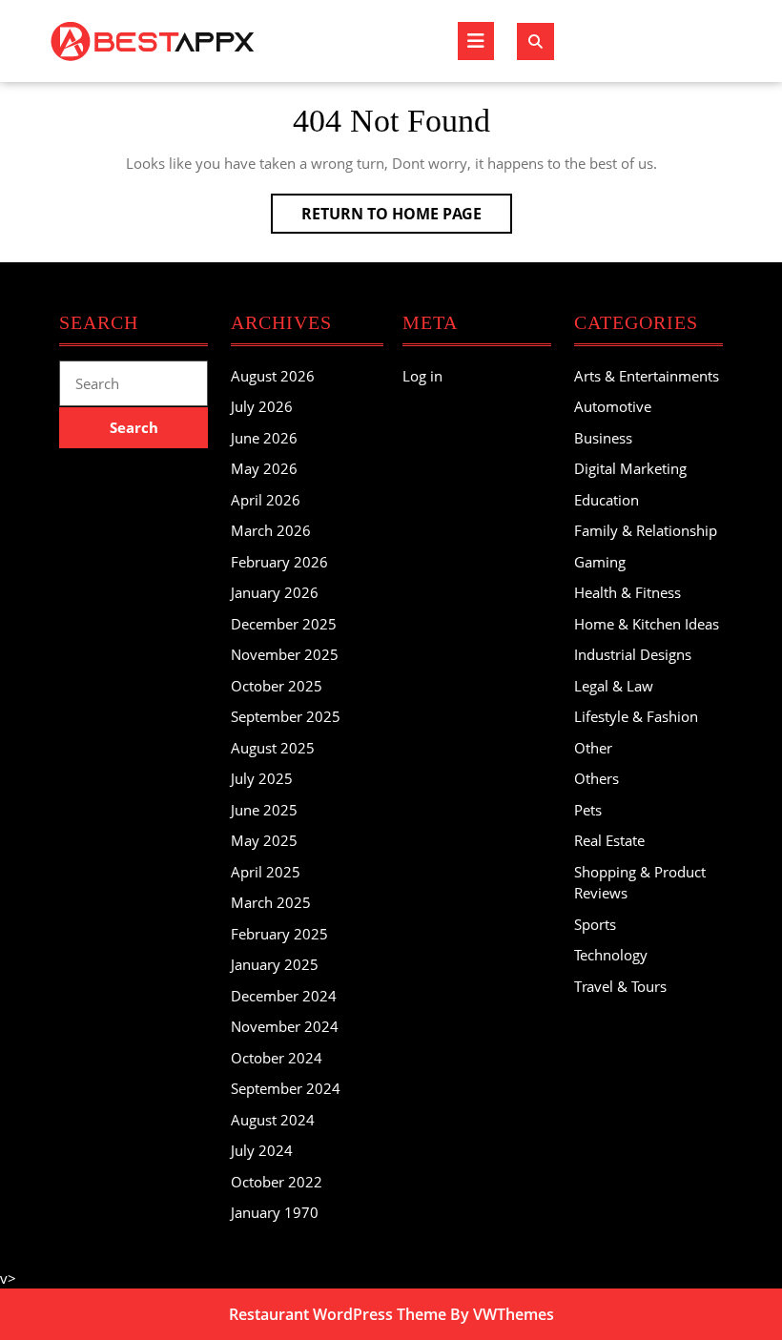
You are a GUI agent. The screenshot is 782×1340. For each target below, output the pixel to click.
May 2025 (264, 840)
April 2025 (265, 871)
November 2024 (285, 1026)
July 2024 (262, 1150)
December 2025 (284, 623)
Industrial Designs (632, 654)
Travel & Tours (620, 986)
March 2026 (271, 530)
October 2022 (276, 1181)
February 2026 (279, 561)
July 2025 (262, 778)
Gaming (600, 561)
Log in (422, 375)
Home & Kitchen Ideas (646, 623)
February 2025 (279, 933)
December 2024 (284, 995)
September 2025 (285, 716)
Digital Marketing (630, 468)
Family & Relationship (645, 530)
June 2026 (264, 437)
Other (593, 747)
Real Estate (609, 840)
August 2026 (273, 375)
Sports (595, 924)
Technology (611, 954)
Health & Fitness (627, 592)
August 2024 (273, 1119)
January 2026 (275, 592)
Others (596, 778)
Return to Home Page (406, 218)
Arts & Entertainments (646, 375)
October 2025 (276, 685)
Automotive (612, 406)
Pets (588, 809)
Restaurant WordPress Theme (337, 1314)
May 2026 (264, 468)
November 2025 (285, 654)
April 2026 (265, 499)
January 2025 (275, 964)
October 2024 (276, 1057)
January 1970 (275, 1212)
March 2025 (271, 902)
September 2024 (285, 1088)
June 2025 (264, 809)
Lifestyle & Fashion (636, 716)
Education (606, 499)
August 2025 (273, 747)
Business (603, 437)
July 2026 (262, 406)
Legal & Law (613, 685)
